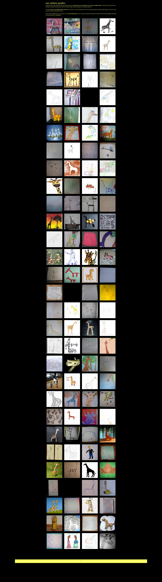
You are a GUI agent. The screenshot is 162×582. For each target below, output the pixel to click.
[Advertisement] (90, 97)
